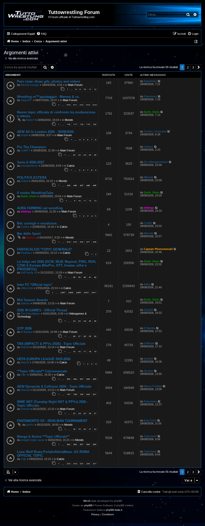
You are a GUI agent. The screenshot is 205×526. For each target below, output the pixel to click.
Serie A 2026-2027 (30, 162)
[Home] (26, 14)
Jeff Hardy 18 (29, 272)
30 (95, 336)
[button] (198, 67)
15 (74, 351)
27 (79, 336)
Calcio (70, 165)
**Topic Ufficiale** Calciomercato (42, 371)
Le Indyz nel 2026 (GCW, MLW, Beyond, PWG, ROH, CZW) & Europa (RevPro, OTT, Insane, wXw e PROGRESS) (56, 265)
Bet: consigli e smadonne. (37, 223)
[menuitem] (41, 34)
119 (88, 124)
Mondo (69, 119)
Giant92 (148, 309)
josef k (30, 424)
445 (68, 185)
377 (88, 241)
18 (89, 351)
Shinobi (25, 347)
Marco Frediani (153, 386)
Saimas (25, 303)
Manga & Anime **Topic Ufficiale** (43, 436)
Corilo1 (25, 226)
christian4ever (29, 165)
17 (84, 351)
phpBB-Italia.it (114, 509)
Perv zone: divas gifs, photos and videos (48, 81)
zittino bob (27, 288)
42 (95, 277)
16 (79, 351)
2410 (86, 292)
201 (94, 394)
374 (68, 241)
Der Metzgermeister (156, 161)
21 (89, 429)
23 (79, 154)
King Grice (150, 420)
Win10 (86, 500)
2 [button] (187, 67)
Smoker (148, 358)
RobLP (30, 119)
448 (88, 185)
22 (74, 154)
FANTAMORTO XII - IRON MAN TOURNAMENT (52, 421)
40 (84, 277)
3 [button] (193, 67)
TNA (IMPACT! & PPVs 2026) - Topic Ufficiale (51, 344)
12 (95, 89)
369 (94, 444)
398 (88, 379)
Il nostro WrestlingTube (35, 193)
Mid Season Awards (32, 300)
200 (88, 394)
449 (94, 185)
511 (75, 104)
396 (75, 379)
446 (75, 185)
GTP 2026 (24, 328)
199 (81, 394)
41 (89, 277)
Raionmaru (150, 81)
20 (84, 429)
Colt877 (25, 150)
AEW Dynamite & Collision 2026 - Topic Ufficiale (54, 386)
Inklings (26, 211)
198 (75, 394)
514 (94, 104)
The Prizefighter (30, 313)
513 (88, 104)
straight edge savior (33, 439)
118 (81, 124)
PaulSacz (26, 252)
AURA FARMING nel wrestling (40, 208)
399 (94, 379)
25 (89, 154)
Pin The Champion (31, 147)
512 (81, 104)
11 (89, 89)
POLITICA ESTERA (31, 177)
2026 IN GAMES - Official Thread (42, 310)
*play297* (26, 100)
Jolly (23, 458)
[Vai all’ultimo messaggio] (159, 81)
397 (81, 379)
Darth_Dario (152, 111)
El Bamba (26, 331)
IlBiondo (148, 177)
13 (95, 200)
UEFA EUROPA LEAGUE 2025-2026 (43, 359)
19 (95, 351)
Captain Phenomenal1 (158, 248)
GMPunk (149, 343)
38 (74, 277)
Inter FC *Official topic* (34, 285)
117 (75, 124)
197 (68, 394)
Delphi (24, 135)
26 (95, 154)
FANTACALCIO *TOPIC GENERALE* (44, 249)
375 (75, 241)
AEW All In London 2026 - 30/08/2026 (45, 132)
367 (81, 444)
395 (68, 379)
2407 (62, 292)
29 (89, 336)
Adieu (147, 284)
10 (84, 89)
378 (94, 241)
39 (79, 277)
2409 (78, 292)
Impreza (31, 237)
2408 (70, 292)
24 (84, 154)
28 (84, 336)
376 (81, 241)
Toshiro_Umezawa (155, 131)
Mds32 (25, 362)
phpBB (88, 505)
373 (68, 463)
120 (94, 124)
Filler (23, 374)
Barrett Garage (30, 84)
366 (75, 444)
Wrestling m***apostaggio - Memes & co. (48, 97)
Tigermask (150, 436)
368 (88, 444)
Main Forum (75, 84)
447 (81, 185)
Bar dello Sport (28, 233)
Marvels (149, 233)
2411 (93, 292)
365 (68, 444)
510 (68, 104)
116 (68, 124)
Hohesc (148, 146)
